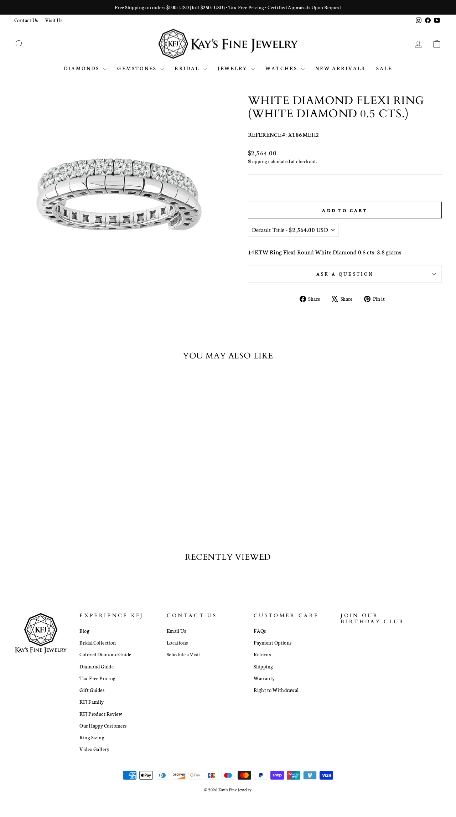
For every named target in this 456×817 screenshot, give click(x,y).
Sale (384, 68)
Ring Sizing (91, 737)
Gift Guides (91, 689)
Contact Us (26, 20)
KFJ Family (91, 701)
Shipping (258, 161)
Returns (262, 654)
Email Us (176, 630)
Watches (282, 68)
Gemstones (138, 68)
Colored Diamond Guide (105, 654)
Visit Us (54, 20)
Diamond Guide (96, 666)
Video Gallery (94, 749)
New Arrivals (340, 68)
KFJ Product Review (100, 713)
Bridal (188, 68)
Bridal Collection (97, 642)
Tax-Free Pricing (97, 678)
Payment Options (273, 642)
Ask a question (344, 273)
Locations (177, 642)
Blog (84, 630)
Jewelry (233, 68)
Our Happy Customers (103, 725)
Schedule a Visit (184, 654)
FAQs (260, 630)
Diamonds (83, 68)
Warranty (264, 678)
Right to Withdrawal (276, 689)
